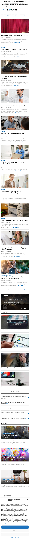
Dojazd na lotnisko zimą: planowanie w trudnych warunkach (14, 329)
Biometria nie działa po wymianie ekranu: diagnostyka (13, 348)
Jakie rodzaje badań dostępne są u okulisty (13, 106)
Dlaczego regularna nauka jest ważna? (14, 481)
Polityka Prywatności (15, 537)
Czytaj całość (17, 42)
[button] (28, 500)
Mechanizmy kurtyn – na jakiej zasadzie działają (14, 35)
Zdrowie (3, 47)
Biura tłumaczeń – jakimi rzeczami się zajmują (14, 49)
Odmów (15, 530)
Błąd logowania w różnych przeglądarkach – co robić (13, 386)
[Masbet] (11, 11)
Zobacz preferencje (15, 534)
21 (21, 15)
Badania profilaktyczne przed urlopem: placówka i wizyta (14, 367)
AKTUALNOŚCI (4, 312)
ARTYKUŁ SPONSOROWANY (6, 275)
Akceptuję (15, 527)
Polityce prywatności (5, 523)
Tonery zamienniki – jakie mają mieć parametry (14, 220)
